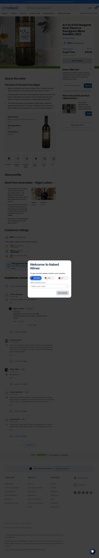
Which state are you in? (38, 283)
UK (62, 278)
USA (49, 278)
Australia (37, 278)
